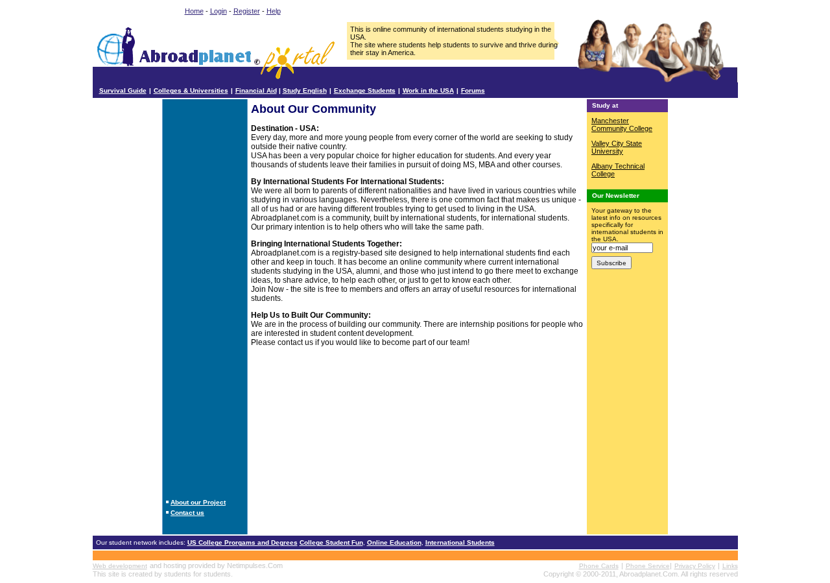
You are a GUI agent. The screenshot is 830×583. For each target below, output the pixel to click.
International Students (460, 542)
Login (218, 11)
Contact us (187, 512)
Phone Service (648, 565)
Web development (120, 565)
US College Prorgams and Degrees (242, 542)
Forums (473, 90)
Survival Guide (123, 90)
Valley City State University (616, 147)
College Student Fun (331, 542)
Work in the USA (428, 90)
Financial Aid (256, 90)
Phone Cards (599, 565)
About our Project (198, 502)
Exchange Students (365, 90)
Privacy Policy (694, 565)
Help (274, 11)
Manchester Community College (621, 124)
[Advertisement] (205, 297)
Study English (305, 90)
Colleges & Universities (191, 90)
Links (730, 565)
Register (246, 11)
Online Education (394, 542)
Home (194, 11)
